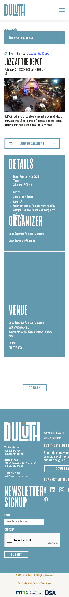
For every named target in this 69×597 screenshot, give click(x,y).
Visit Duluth (28, 575)
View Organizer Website (22, 240)
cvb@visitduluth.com (16, 476)
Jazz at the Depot (23, 196)
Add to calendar (32, 143)
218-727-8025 (15, 347)
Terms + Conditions (42, 583)
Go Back (34, 388)
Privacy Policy (24, 583)
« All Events (10, 29)
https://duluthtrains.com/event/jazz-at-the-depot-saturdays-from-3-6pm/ (34, 210)
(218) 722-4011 (12, 472)
